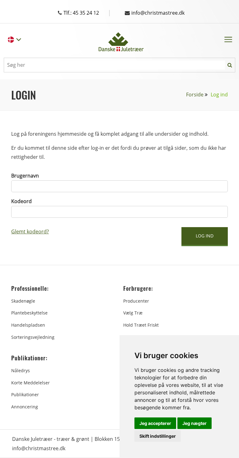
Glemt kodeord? (30, 231)
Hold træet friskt (141, 325)
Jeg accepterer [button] (155, 423)
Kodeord (21, 201)
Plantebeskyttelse (29, 313)
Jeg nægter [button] (194, 423)
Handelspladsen (28, 325)
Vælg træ (133, 313)
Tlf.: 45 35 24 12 (87, 12)
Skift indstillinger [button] (157, 436)
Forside (195, 94)
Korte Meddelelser (30, 383)
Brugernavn (25, 176)
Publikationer (25, 394)
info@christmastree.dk (158, 12)
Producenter (136, 301)
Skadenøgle (23, 301)
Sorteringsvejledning (32, 337)
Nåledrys (20, 370)
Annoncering (24, 407)
